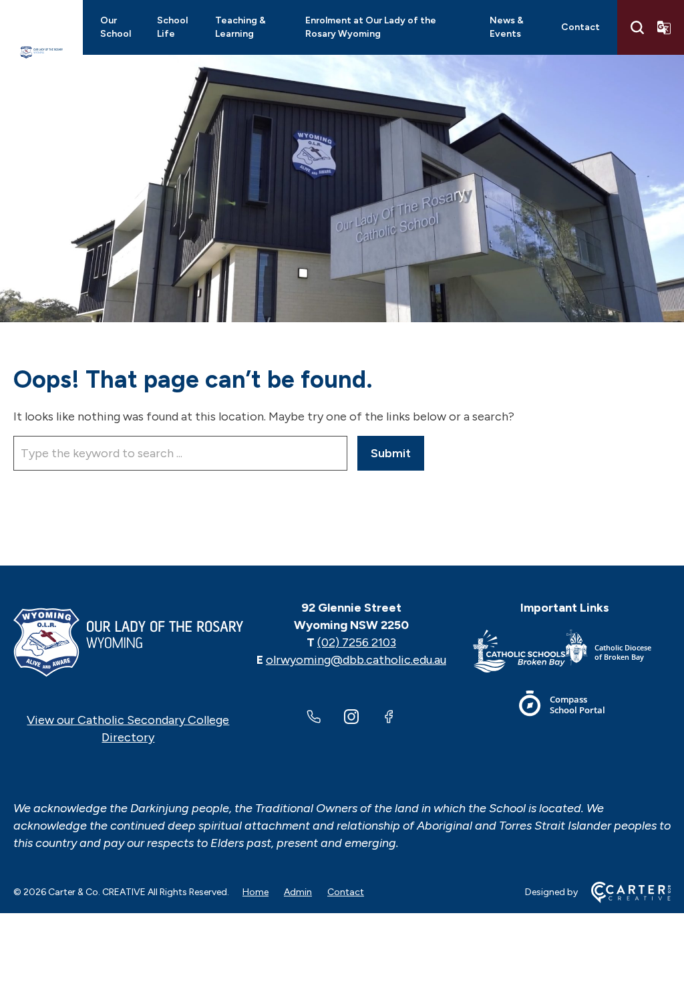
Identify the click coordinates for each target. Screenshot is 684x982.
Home (255, 892)
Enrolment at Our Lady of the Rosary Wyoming (370, 27)
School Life (172, 27)
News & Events (507, 27)
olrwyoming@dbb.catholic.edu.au (356, 659)
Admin (298, 892)
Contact (580, 27)
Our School (115, 27)
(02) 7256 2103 (356, 642)
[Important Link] (519, 653)
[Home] (128, 642)
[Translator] (664, 27)
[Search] (637, 27)
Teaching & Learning (240, 27)
